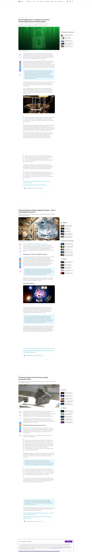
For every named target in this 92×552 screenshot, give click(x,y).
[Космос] (20, 412)
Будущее (26, 208)
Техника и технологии (28, 17)
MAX (42, 188)
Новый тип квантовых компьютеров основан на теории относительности (36, 182)
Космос (26, 375)
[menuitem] (34, 1)
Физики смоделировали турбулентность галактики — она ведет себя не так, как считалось (38, 513)
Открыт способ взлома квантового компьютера (34, 185)
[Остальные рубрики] (20, 57)
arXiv (36, 83)
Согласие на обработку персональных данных (54, 548)
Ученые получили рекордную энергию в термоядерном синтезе (38, 348)
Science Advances (33, 416)
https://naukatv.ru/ (68, 544)
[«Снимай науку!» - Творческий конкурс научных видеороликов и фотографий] (67, 1)
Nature (24, 251)
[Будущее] (20, 244)
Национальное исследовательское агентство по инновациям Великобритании (35, 244)
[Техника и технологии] (20, 54)
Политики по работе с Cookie (24, 548)
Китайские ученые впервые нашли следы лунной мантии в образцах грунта (37, 517)
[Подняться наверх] (20, 74)
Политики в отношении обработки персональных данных (62, 547)
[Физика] (20, 251)
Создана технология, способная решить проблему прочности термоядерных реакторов (38, 351)
